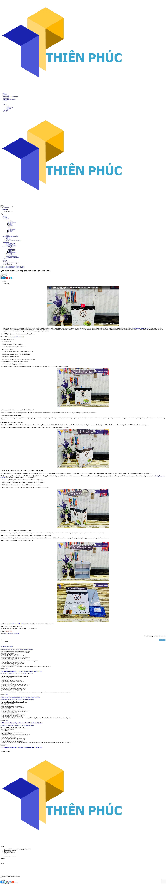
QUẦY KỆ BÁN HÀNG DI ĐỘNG (10, 96)
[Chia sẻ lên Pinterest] (7, 278)
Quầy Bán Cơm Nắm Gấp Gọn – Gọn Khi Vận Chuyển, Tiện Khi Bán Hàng (21, 671)
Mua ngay (3, 668)
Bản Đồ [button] (2, 863)
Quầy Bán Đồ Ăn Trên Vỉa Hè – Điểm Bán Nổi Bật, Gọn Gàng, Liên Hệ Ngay (21, 747)
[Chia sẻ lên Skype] (11, 278)
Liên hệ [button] (2, 846)
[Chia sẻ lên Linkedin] (5, 278)
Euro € (7, 105)
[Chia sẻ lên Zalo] (12, 278)
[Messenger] (1, 883)
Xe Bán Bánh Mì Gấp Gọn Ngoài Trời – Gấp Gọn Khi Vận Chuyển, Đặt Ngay (22, 723)
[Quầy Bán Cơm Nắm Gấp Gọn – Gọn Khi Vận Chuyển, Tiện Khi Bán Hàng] (17, 649)
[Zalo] (4, 883)
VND (4, 104)
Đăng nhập (5, 110)
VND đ (7, 109)
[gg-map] (7, 883)
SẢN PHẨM (6, 95)
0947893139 (6, 207)
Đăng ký (5, 111)
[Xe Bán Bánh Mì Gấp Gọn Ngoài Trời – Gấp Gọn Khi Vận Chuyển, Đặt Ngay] (17, 699)
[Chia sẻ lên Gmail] (9, 278)
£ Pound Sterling (9, 107)
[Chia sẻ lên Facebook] (1, 278)
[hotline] (12, 883)
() (5, 209)
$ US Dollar (8, 108)
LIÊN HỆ (5, 100)
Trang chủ (5, 93)
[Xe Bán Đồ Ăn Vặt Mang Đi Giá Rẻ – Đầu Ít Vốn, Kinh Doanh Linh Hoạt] (17, 673)
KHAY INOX (6, 98)
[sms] (10, 883)
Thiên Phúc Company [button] (5, 751)
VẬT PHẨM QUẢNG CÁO (9, 99)
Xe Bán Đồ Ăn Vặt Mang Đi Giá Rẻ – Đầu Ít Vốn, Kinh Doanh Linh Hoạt (20, 697)
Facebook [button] (3, 858)
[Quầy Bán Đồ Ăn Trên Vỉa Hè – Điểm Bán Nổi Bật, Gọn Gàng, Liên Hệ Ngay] (17, 725)
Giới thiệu (5, 94)
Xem (7, 668)
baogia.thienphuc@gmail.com (11, 633)
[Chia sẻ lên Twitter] (3, 278)
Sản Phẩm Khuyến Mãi (7, 646)
